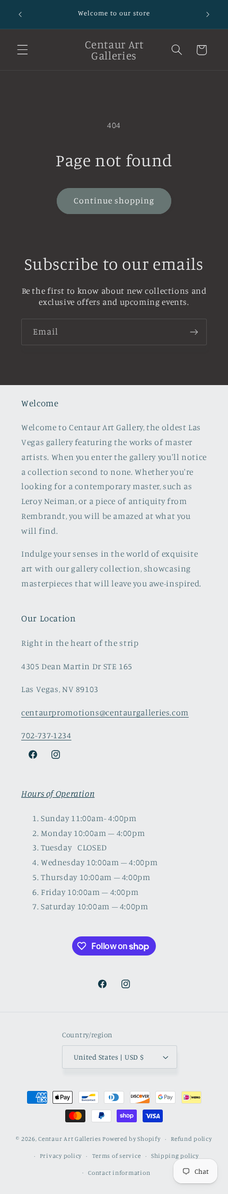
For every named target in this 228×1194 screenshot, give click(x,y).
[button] (22, 50)
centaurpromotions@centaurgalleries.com (105, 712)
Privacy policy (61, 1155)
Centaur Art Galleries (69, 1138)
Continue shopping (114, 200)
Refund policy (191, 1138)
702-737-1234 (46, 735)
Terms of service (116, 1155)
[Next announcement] (208, 14)
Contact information (119, 1172)
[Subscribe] (194, 332)
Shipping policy (175, 1155)
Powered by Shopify (131, 1138)
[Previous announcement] (20, 14)
